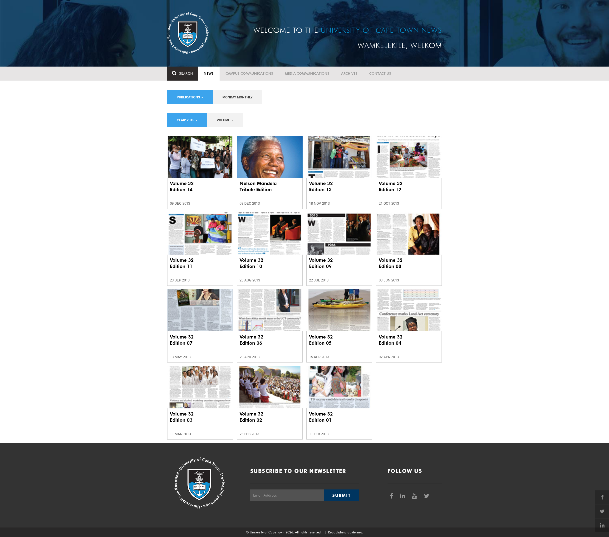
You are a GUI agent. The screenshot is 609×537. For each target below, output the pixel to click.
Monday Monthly (237, 97)
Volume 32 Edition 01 (321, 417)
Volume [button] (224, 120)
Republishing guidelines (345, 532)
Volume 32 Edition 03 (182, 417)
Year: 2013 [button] (186, 120)
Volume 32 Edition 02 (251, 417)
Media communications (307, 73)
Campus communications (249, 73)
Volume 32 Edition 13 (321, 186)
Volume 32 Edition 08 (391, 263)
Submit (341, 495)
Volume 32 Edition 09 (321, 263)
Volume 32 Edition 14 (182, 186)
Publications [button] (189, 97)
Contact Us (380, 73)
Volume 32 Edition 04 (391, 340)
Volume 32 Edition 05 (321, 340)
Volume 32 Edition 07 (182, 340)
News (209, 73)
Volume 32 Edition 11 (182, 263)
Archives (349, 73)
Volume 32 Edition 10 (251, 263)
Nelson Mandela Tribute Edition (258, 186)
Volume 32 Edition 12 (391, 186)
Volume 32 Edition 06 (251, 340)
